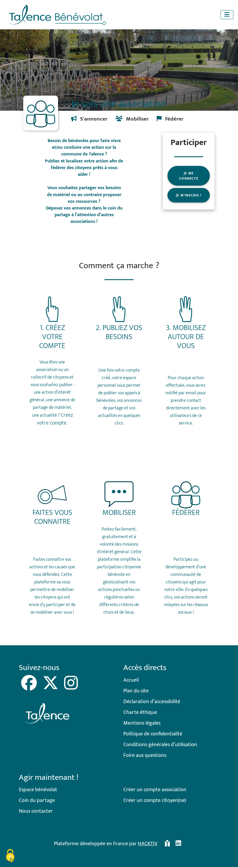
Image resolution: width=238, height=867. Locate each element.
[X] (51, 687)
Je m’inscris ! (188, 195)
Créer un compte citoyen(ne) (154, 800)
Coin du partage (37, 800)
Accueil (131, 680)
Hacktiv (147, 843)
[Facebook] (29, 687)
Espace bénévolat (38, 789)
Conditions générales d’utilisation (160, 744)
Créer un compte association (154, 789)
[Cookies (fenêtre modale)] (10, 856)
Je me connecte (188, 175)
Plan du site (136, 691)
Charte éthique (140, 712)
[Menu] (227, 14)
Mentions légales (142, 723)
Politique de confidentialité (152, 734)
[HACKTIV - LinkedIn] (178, 846)
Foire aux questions (144, 755)
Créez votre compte (55, 419)
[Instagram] (71, 687)
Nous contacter (36, 811)
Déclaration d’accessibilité (151, 701)
